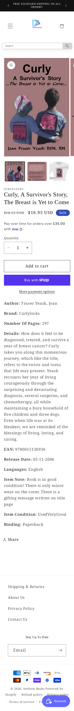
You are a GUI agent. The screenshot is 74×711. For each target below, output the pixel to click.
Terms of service (21, 702)
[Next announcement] (66, 5)
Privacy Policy (21, 608)
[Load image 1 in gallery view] (15, 171)
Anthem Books (34, 688)
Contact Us (17, 619)
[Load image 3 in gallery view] (59, 171)
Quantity (11, 238)
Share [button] (13, 539)
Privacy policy (58, 694)
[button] (10, 26)
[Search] (67, 46)
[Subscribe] (60, 650)
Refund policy (32, 694)
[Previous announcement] (8, 5)
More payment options (37, 292)
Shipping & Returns (26, 586)
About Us (16, 597)
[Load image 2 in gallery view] (37, 171)
